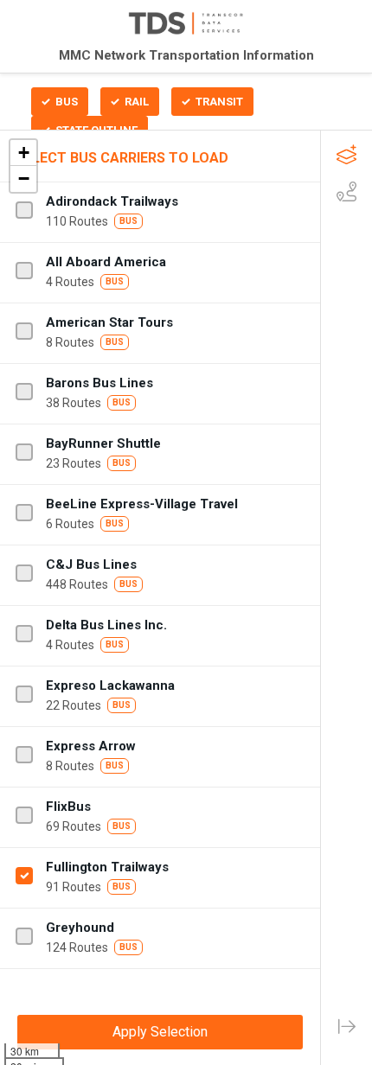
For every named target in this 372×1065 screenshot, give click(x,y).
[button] (23, 153)
